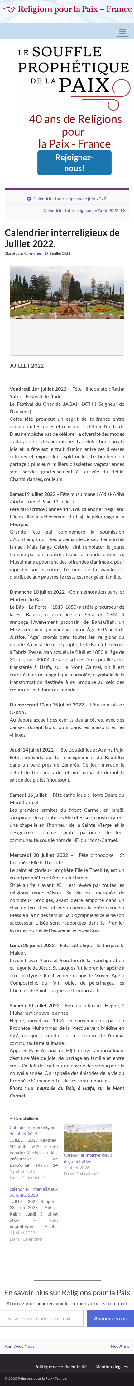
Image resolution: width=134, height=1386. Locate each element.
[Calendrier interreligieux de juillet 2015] (37, 1152)
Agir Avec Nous (20, 1346)
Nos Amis (120, 1346)
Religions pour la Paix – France (75, 9)
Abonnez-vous (110, 1318)
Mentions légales (111, 1366)
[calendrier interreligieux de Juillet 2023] (37, 1214)
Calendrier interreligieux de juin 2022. (70, 198)
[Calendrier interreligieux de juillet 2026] (88, 1138)
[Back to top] (120, 1372)
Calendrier (32, 253)
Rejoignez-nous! (74, 162)
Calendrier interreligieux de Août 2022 (80, 210)
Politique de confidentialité (60, 1366)
